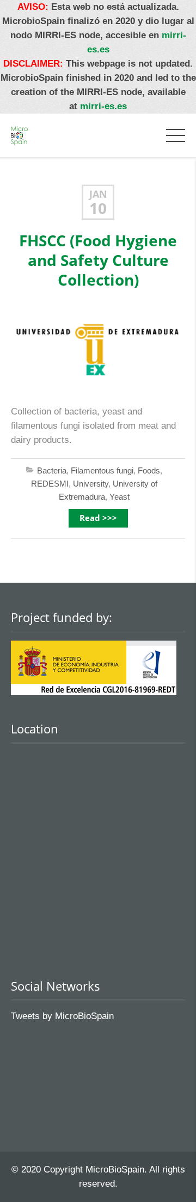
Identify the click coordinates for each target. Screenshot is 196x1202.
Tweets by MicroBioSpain (62, 1016)
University (90, 483)
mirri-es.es (103, 106)
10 (98, 208)
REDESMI (50, 483)
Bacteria (51, 470)
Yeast (119, 496)
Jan (98, 194)
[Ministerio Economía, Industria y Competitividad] (93, 692)
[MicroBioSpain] (19, 135)
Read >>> (98, 518)
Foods (149, 470)
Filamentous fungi (102, 470)
